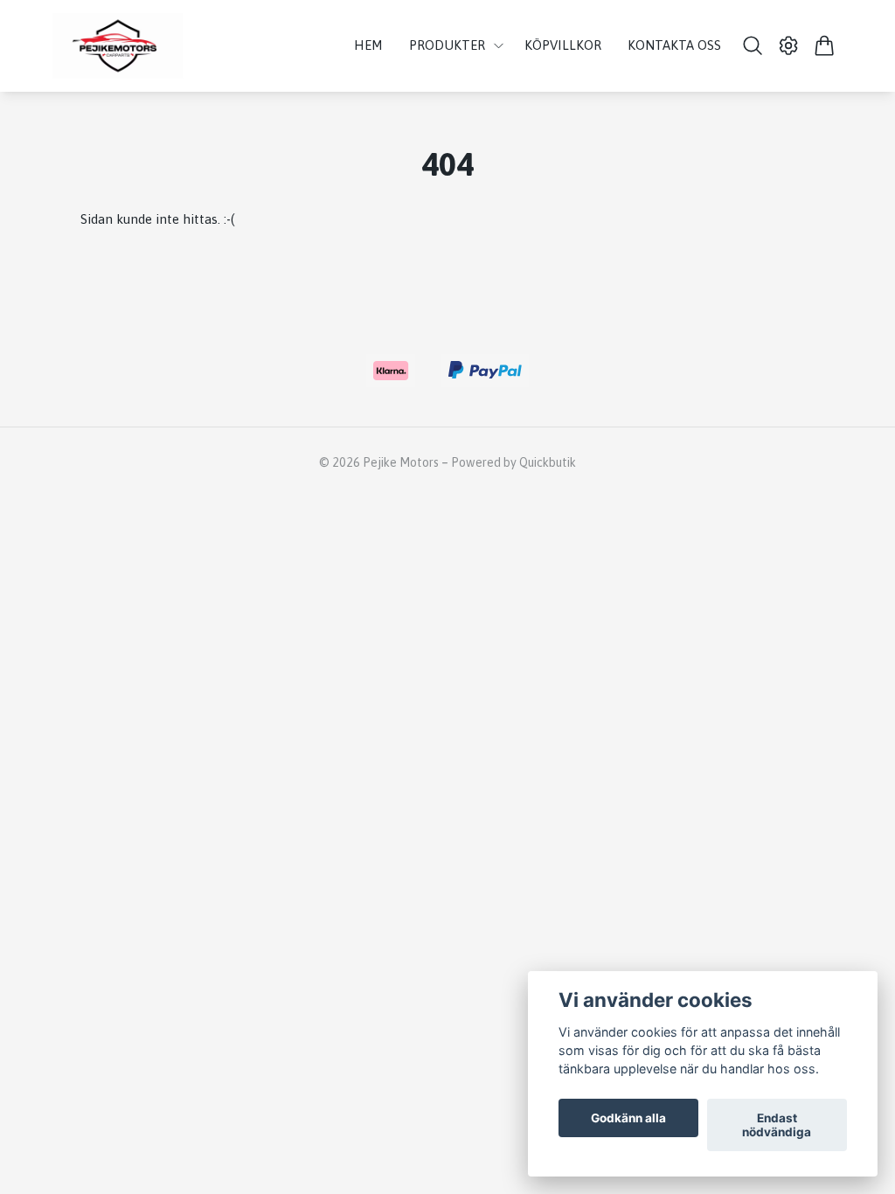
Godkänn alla (628, 1118)
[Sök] (752, 45)
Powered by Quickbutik (513, 462)
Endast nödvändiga (776, 1125)
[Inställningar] (789, 45)
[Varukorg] (825, 45)
